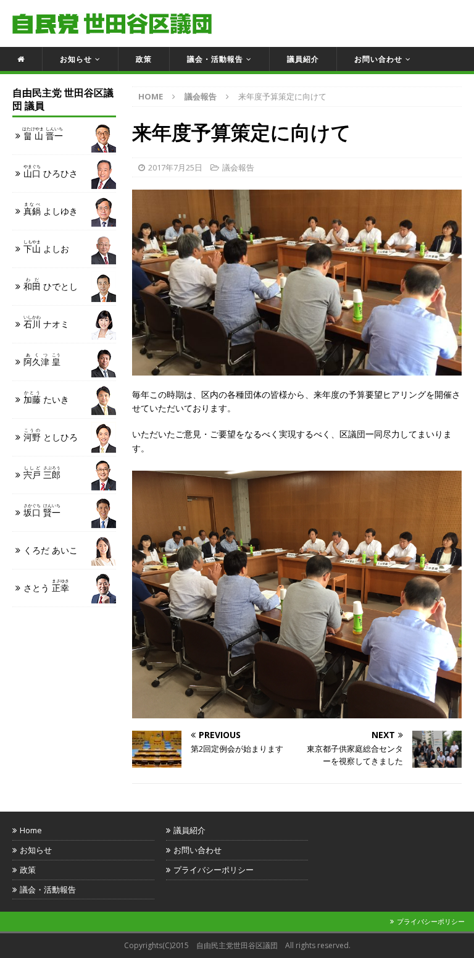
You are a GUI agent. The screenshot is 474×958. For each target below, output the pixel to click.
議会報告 (238, 167)
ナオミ (46, 322)
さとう (46, 586)
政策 (144, 59)
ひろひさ (50, 171)
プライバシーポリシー (213, 869)
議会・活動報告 (215, 59)
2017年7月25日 (175, 167)
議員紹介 (303, 59)
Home (31, 830)
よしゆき (50, 209)
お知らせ (76, 59)
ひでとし (50, 284)
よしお (46, 246)
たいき (46, 397)
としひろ (50, 435)
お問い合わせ (378, 59)
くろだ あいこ (50, 550)
